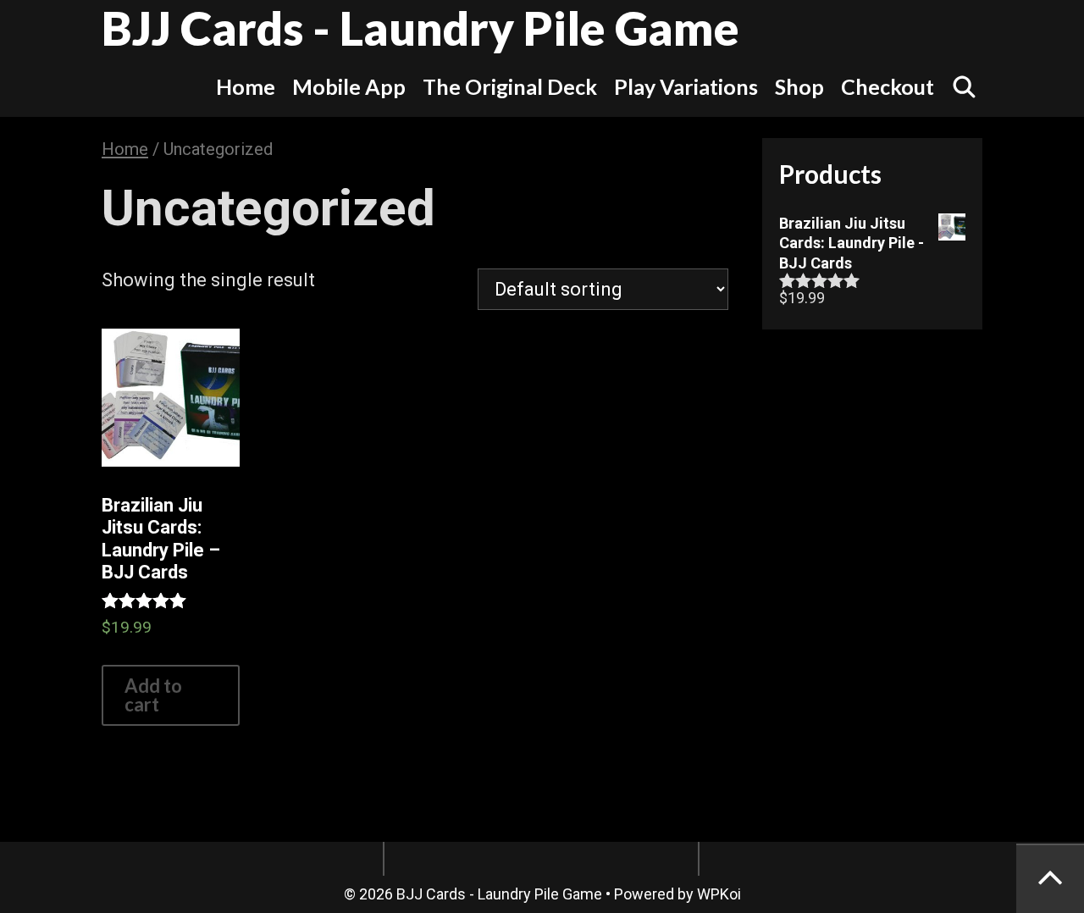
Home (245, 86)
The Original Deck (510, 86)
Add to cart (153, 695)
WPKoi (719, 894)
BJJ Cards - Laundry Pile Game (420, 28)
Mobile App (349, 86)
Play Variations (686, 86)
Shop (799, 86)
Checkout (887, 86)
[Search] (965, 86)
